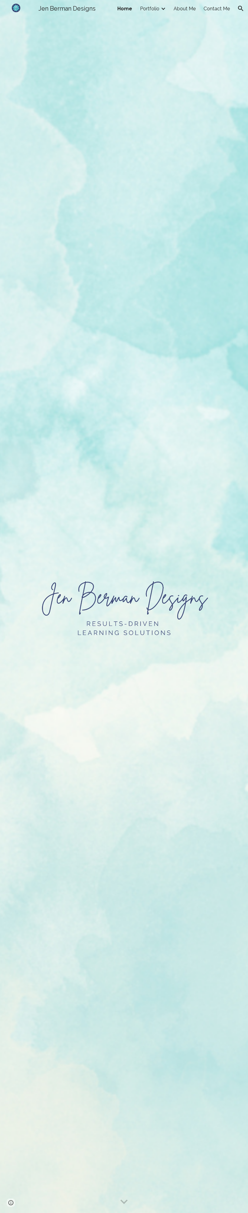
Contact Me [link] (217, 9)
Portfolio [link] (149, 9)
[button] (240, 8)
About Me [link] (185, 9)
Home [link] (124, 9)
